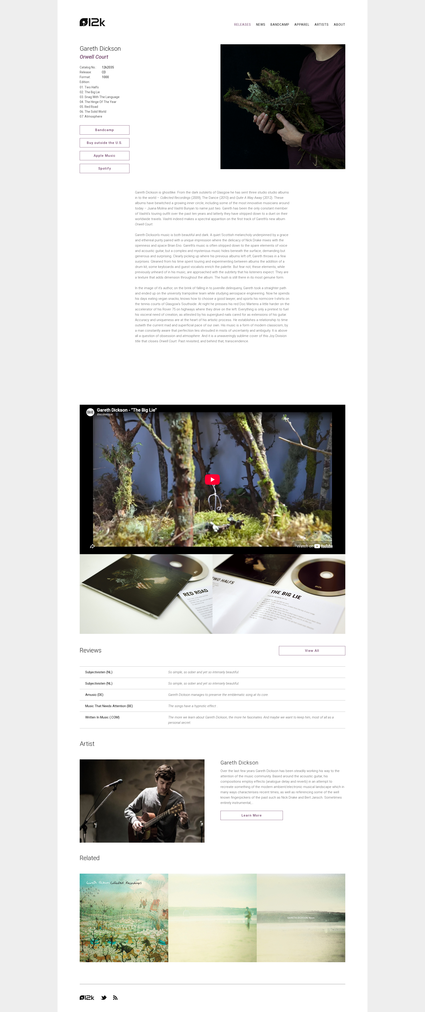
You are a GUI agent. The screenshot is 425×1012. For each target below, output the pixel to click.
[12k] (92, 22)
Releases (242, 24)
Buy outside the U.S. (104, 143)
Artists (322, 24)
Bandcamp (279, 24)
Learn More (251, 815)
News (260, 24)
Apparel (301, 24)
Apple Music (105, 156)
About (339, 24)
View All (312, 651)
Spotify (104, 168)
